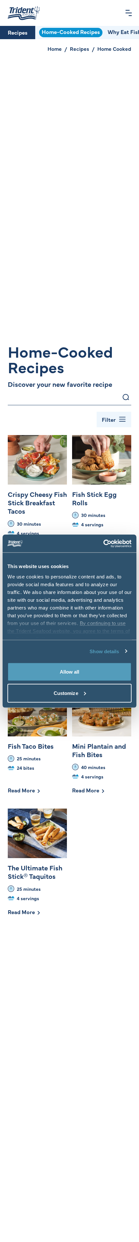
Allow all (70, 672)
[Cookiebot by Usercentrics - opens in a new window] (103, 543)
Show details (104, 651)
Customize (66, 693)
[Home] (23, 13)
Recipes (17, 32)
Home (55, 48)
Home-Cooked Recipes (71, 32)
